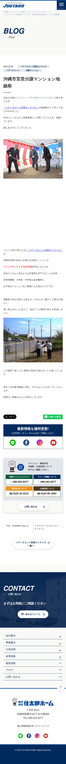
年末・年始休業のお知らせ (17, 526)
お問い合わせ (30, 506)
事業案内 (11, 642)
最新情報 (11, 663)
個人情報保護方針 (25, 726)
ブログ (9, 670)
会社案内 (11, 635)
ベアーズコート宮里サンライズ (33, 66)
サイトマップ (42, 726)
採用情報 (11, 656)
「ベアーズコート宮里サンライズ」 (21, 107)
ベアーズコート (12, 70)
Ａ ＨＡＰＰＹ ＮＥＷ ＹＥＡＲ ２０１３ (46, 527)
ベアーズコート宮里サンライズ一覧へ (31, 544)
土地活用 (11, 649)
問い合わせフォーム (31, 614)
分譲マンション (32, 70)
